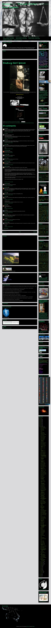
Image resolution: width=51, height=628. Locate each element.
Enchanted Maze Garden (43, 211)
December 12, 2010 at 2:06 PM (9, 185)
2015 (40, 420)
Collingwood (43, 256)
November (42, 561)
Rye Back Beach (44, 218)
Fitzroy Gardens (42, 259)
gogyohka (41, 176)
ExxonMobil (46, 258)
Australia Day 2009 (41, 225)
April (41, 569)
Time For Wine (42, 524)
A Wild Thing (6, 166)
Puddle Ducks (42, 527)
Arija (5, 218)
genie (5, 128)
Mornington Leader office (41, 244)
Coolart (40, 209)
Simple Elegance (43, 477)
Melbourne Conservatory (41, 265)
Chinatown (44, 255)
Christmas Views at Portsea (43, 450)
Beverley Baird (7, 161)
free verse (47, 175)
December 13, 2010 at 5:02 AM (9, 212)
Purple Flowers (42, 537)
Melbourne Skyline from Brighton (43, 560)
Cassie (5, 192)
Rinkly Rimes (6, 183)
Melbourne (41, 263)
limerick (47, 177)
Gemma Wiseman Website (42, 120)
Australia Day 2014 (44, 227)
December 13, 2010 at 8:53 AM (9, 216)
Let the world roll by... (43, 511)
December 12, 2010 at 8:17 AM (9, 160)
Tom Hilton (6, 154)
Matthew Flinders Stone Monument (43, 555)
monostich (41, 178)
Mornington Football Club (45, 243)
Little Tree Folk (42, 435)
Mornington (40, 242)
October (42, 562)
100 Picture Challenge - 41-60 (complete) (8, 38)
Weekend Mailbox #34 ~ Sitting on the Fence (43, 550)
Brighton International (44, 253)
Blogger (33, 626)
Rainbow (42, 528)
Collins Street (47, 256)
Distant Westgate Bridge (43, 544)
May (41, 568)
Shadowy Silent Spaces (42, 520)
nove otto (44, 178)
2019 (40, 418)
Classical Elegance (43, 556)
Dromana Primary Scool (42, 233)
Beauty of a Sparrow (43, 436)
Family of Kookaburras (43, 557)
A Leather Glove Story (43, 434)
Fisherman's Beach (41, 212)
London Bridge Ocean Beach (43, 213)
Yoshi (5, 133)
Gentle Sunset (42, 551)
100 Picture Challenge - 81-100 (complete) (34, 38)
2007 (40, 576)
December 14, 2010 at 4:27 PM (9, 226)
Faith (41, 539)
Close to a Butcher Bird (43, 513)
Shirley (6, 196)
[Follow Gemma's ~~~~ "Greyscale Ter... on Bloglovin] (42, 128)
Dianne (6, 204)
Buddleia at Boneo (43, 493)
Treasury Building (45, 270)
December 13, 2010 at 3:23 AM (9, 208)
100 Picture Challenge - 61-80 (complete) (21, 38)
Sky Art (41, 431)
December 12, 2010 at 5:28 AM (9, 156)
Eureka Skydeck (44, 257)
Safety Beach (41, 219)
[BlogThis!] (22, 121)
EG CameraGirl (7, 150)
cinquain (41, 175)
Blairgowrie (45, 207)
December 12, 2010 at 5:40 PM (9, 199)
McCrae (46, 214)
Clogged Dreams (43, 433)
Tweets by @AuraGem (42, 284)
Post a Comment (6, 228)
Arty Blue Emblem (43, 437)
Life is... (41, 515)
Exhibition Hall (43, 258)
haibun (44, 176)
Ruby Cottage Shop (43, 512)
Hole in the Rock (43, 535)
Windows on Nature (43, 463)
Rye (39, 218)
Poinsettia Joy (42, 441)
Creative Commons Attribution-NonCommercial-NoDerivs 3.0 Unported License (43, 116)
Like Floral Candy (43, 462)
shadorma (46, 179)
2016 (40, 419)
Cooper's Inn (40, 257)
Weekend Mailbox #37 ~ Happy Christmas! (43, 455)
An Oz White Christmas (42, 478)
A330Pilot (28, 626)
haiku (47, 176)
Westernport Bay (41, 221)
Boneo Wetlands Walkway (43, 461)
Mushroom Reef (45, 216)
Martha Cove (41, 214)
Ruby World (42, 534)
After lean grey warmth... (42, 507)
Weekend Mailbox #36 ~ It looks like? (43, 498)
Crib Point (43, 209)
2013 (40, 422)
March (41, 570)
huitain (42, 177)
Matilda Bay (45, 262)
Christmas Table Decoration (43, 495)
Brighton (40, 253)
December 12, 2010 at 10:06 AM (9, 164)
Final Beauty (42, 533)
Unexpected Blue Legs (43, 510)
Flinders (46, 212)
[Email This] (21, 121)
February (42, 571)
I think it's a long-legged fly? (43, 492)
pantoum (46, 178)
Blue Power (42, 558)
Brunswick (40, 254)
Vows (41, 536)
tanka (40, 180)
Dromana (44, 210)
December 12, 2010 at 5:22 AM (9, 152)
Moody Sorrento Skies (43, 514)
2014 (40, 421)
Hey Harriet (6, 187)
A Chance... (42, 505)
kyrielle (45, 177)
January (42, 572)
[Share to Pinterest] (24, 121)
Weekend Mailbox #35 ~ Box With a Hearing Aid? (43, 526)
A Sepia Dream (42, 432)
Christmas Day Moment (42, 440)
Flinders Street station (44, 260)
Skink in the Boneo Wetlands (43, 490)
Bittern (42, 207)
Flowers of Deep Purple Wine (43, 483)
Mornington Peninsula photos (43, 246)
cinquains (44, 175)
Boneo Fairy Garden (43, 502)
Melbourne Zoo (44, 267)
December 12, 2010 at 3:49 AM (9, 142)
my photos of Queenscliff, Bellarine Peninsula (43, 361)
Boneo (46, 208)
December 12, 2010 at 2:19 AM (9, 138)
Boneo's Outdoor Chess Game (43, 497)
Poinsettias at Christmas (42, 458)
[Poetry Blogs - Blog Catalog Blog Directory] (42, 351)
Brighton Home (42, 506)
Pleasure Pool (42, 500)
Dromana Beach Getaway (44, 229)
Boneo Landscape (43, 501)
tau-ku (42, 180)
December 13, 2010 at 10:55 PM (9, 220)
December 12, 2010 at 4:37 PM (9, 194)
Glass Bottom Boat (43, 471)
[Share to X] (23, 121)
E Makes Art (6, 222)
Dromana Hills (42, 231)
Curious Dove (42, 509)
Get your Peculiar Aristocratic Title (8, 323)
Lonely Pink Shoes (43, 484)
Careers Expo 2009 (45, 254)
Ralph (5, 139)
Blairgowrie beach (41, 208)
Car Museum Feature (43, 538)
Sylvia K (6, 144)
